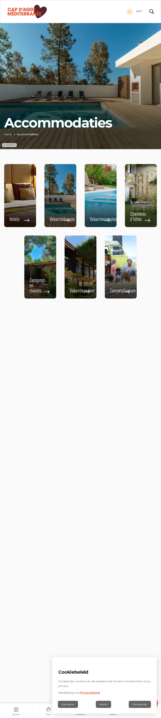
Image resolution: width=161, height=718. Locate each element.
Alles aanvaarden (139, 704)
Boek (48, 714)
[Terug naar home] (27, 11)
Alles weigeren (67, 704)
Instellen (103, 704)
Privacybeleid (90, 692)
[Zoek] (151, 11)
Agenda (16, 714)
